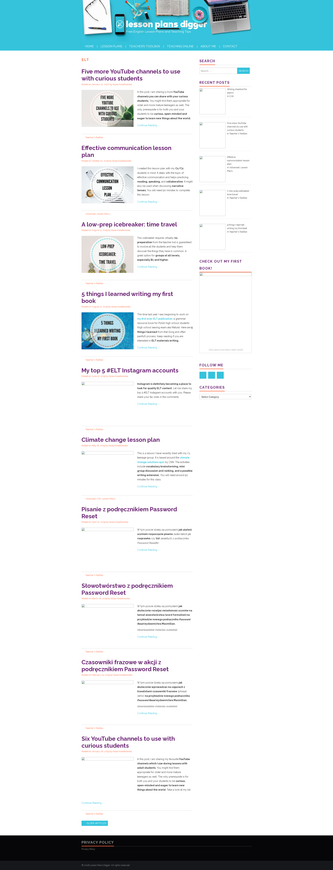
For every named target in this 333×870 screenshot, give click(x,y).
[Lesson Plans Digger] (166, 20)
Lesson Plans (111, 46)
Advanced (91, 214)
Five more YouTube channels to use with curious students (131, 75)
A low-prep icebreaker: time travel (129, 224)
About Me (208, 46)
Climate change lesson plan (121, 439)
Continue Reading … (148, 125)
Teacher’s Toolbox (144, 46)
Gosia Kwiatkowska (122, 84)
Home (89, 46)
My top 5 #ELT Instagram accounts (130, 370)
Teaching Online (180, 46)
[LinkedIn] (211, 375)
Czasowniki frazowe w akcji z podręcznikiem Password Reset (125, 666)
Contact (230, 46)
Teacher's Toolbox (94, 137)
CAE (99, 498)
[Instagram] (220, 375)
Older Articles (96, 823)
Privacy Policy (88, 849)
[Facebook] (202, 375)
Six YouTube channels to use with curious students (128, 742)
